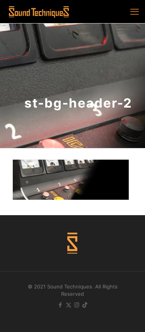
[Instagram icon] (77, 304)
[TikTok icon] (85, 304)
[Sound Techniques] (39, 11)
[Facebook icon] (60, 304)
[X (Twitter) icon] (69, 304)
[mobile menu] (134, 11)
